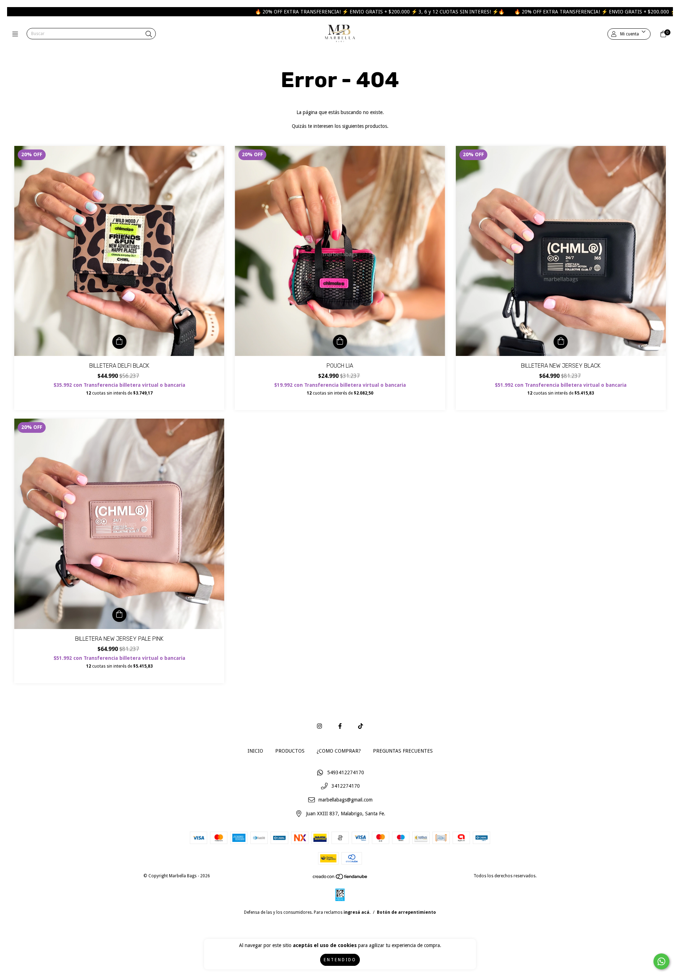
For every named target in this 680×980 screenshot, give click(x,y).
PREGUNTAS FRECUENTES (403, 751)
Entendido (340, 959)
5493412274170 (345, 772)
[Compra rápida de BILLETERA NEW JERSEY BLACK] (561, 342)
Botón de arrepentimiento (406, 912)
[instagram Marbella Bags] (319, 726)
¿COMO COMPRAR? (339, 751)
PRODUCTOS (290, 751)
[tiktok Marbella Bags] (360, 726)
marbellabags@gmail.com (345, 800)
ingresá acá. (357, 912)
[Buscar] (148, 34)
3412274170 (346, 786)
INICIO (255, 751)
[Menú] (17, 34)
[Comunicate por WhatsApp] (661, 961)
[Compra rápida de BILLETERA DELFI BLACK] (119, 342)
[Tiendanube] (340, 878)
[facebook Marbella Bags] (340, 726)
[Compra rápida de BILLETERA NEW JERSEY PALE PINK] (119, 615)
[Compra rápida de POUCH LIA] (340, 342)
